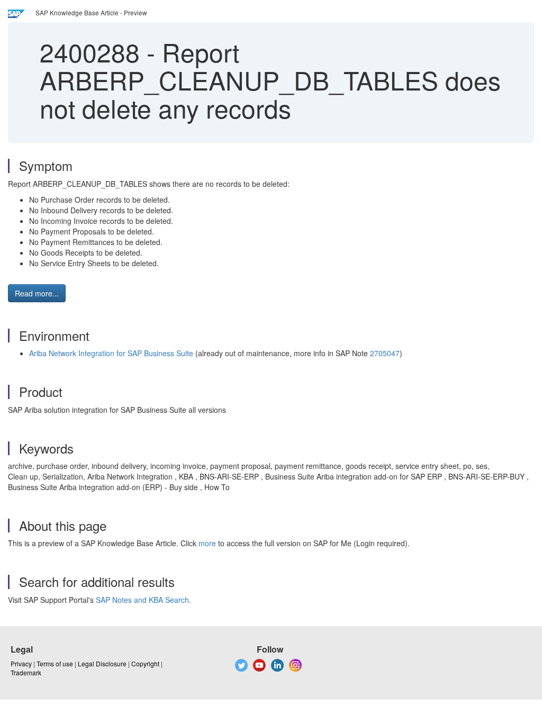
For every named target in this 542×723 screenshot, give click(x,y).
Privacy (21, 663)
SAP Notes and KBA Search (142, 599)
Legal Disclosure (102, 663)
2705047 (385, 353)
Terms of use (55, 663)
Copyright (145, 663)
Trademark (26, 672)
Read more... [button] (37, 293)
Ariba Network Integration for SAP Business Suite (111, 353)
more (207, 543)
